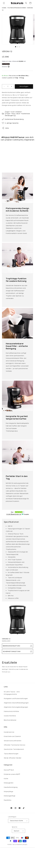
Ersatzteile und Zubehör (12, 736)
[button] (4, 3)
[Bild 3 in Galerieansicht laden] (19, 46)
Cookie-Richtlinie (10, 716)
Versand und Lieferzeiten (12, 741)
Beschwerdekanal (10, 720)
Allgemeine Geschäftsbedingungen (16, 703)
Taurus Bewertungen (11, 754)
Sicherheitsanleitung (12, 651)
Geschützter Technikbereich (14, 749)
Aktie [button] (7, 128)
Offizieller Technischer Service (14, 745)
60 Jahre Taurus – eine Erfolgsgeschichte (12, 693)
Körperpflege (8, 791)
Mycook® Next (9, 770)
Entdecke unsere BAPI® (12, 774)
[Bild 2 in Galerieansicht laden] (17, 46)
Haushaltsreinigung (11, 787)
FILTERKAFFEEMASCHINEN (17, 8)
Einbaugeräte (8, 783)
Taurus (14, 844)
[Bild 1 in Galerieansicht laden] (15, 46)
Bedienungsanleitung (11, 646)
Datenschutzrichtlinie (11, 711)
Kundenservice (9, 732)
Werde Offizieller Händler (12, 758)
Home (4, 8)
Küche (6, 778)
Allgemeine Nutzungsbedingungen (16, 707)
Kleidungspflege (9, 796)
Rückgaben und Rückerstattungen (16, 698)
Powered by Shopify (22, 844)
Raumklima (7, 800)
